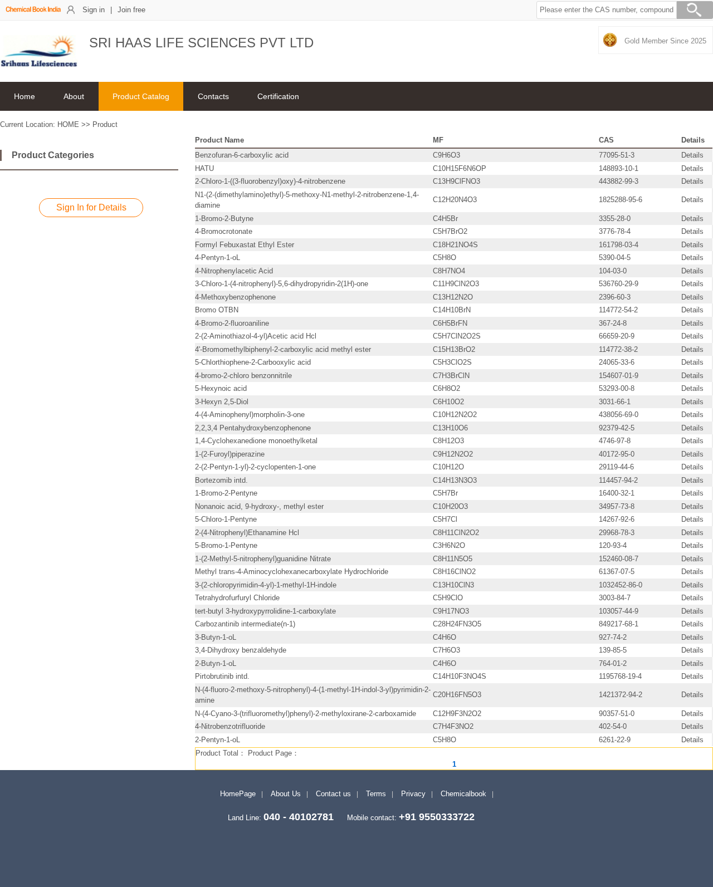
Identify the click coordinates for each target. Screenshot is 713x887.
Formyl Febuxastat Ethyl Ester (244, 245)
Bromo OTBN (216, 310)
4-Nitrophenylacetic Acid (234, 271)
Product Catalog (141, 96)
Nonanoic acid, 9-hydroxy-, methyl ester (259, 506)
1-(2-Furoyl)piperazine (230, 454)
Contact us (333, 794)
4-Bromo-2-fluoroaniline (232, 323)
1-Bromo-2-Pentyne (226, 493)
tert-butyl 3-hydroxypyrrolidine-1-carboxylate (265, 611)
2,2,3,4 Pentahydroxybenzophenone (253, 428)
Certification (278, 96)
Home (24, 96)
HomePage (238, 794)
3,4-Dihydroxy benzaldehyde (240, 650)
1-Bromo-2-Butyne (224, 218)
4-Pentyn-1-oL (217, 257)
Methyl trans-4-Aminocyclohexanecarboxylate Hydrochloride (291, 571)
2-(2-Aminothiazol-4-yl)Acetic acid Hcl (255, 336)
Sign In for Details (91, 207)
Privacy (413, 794)
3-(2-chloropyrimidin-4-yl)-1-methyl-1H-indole (265, 585)
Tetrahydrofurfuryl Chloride (237, 598)
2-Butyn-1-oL (215, 663)
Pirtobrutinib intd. (222, 676)
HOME (68, 124)
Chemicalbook (463, 794)
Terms (376, 794)
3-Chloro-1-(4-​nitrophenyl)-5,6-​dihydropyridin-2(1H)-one (281, 284)
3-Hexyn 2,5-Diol (221, 402)
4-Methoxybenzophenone (235, 297)
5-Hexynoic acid (221, 388)
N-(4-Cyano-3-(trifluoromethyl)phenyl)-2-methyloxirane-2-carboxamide (305, 713)
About (74, 96)
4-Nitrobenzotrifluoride (230, 726)
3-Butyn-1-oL (215, 637)
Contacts (213, 96)
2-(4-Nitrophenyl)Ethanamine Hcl (247, 532)
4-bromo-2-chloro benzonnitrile (243, 375)
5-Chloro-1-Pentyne (226, 519)
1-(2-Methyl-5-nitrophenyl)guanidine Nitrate (263, 559)
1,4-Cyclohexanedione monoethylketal (256, 441)
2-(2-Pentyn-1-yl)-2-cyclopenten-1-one (255, 467)
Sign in (93, 10)
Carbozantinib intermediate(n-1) (245, 624)
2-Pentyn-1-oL (217, 740)
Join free (131, 10)
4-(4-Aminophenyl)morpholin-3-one (250, 414)
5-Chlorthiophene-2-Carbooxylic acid (253, 362)
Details (692, 155)
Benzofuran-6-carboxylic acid (242, 155)
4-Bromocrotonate (223, 231)
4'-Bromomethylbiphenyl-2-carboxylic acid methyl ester (283, 349)
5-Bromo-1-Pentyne (226, 545)
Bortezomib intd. (221, 480)
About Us (286, 794)
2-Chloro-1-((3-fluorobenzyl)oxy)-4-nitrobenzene (270, 181)
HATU (204, 168)
